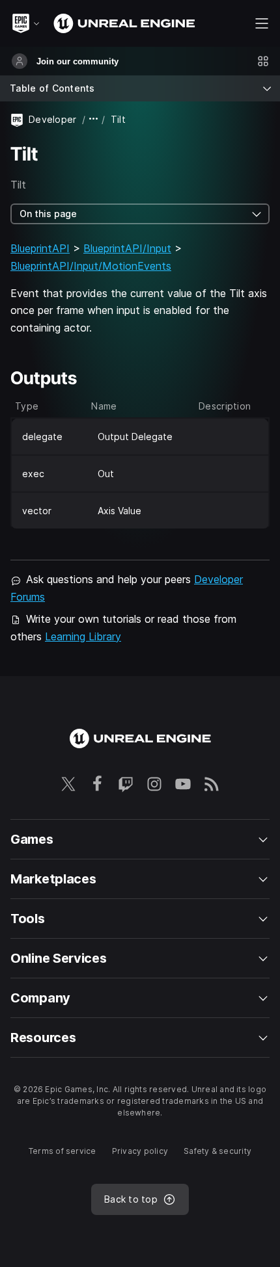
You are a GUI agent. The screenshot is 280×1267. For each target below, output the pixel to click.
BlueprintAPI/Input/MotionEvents (90, 265)
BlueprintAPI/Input (127, 248)
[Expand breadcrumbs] (94, 119)
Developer (53, 119)
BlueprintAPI (40, 248)
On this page (48, 213)
